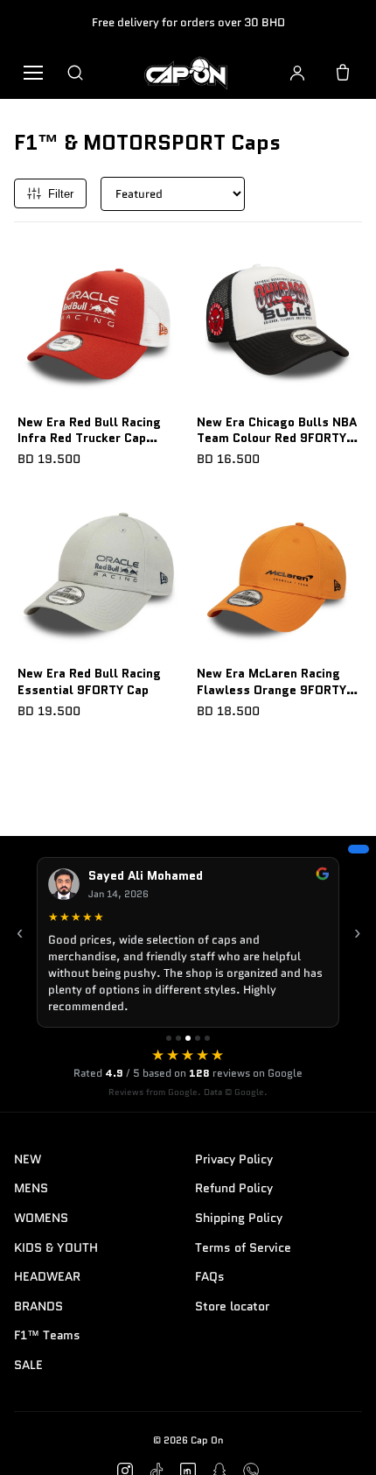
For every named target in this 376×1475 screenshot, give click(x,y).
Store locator (232, 1306)
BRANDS (38, 1306)
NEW (27, 1159)
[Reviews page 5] (207, 1038)
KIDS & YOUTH (56, 1247)
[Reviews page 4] (197, 1038)
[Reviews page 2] (178, 1038)
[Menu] (33, 72)
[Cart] (343, 72)
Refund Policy (234, 1188)
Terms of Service (243, 1247)
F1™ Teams (47, 1335)
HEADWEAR (47, 1276)
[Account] (297, 72)
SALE (28, 1364)
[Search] (75, 72)
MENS (31, 1188)
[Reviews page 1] (168, 1038)
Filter (60, 193)
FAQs (210, 1276)
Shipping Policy (238, 1217)
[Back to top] (336, 1441)
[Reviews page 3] (188, 1038)
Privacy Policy (234, 1159)
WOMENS (41, 1217)
